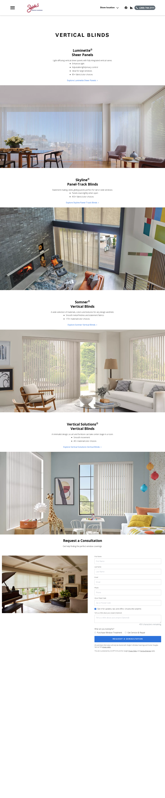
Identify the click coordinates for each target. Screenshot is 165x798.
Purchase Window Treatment (109, 632)
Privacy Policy (132, 651)
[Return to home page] (53, 7)
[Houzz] (131, 8)
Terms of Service (145, 651)
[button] (12, 8)
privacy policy (106, 647)
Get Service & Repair (136, 632)
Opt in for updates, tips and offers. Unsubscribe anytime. (119, 609)
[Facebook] (126, 8)
